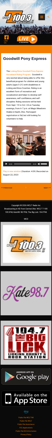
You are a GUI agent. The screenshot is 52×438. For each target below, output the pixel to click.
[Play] (6, 164)
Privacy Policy (26, 434)
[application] (26, 164)
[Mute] (39, 164)
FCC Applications (26, 428)
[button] (48, 17)
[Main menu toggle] (41, 17)
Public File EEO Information (26, 431)
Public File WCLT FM (26, 418)
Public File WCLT (26, 421)
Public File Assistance (26, 424)
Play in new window (12, 171)
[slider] (44, 164)
